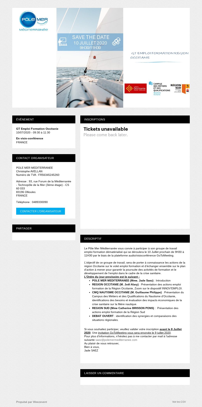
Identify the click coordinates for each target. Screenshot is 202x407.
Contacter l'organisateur (40, 211)
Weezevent (40, 401)
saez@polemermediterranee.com (116, 339)
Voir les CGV (179, 401)
